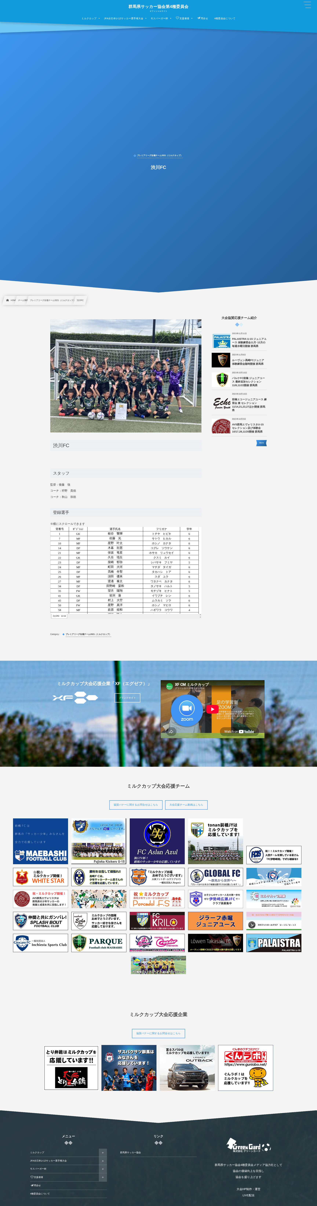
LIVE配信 (248, 1195)
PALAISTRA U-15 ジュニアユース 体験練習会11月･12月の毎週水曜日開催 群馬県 (249, 342)
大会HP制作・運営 (248, 1189)
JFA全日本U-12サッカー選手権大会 (48, 1160)
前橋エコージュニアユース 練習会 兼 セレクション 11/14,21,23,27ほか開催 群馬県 (249, 405)
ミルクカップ (37, 1152)
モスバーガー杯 (38, 1169)
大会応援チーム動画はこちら (186, 804)
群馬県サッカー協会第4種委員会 (158, 7)
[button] (307, 5)
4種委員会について (40, 1193)
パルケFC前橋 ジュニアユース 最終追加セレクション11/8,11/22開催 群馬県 (248, 382)
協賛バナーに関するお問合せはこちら (136, 804)
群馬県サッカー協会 (130, 1152)
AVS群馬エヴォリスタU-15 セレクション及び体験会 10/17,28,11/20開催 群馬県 (248, 428)
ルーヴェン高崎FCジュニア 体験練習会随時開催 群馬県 (248, 362)
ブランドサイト (127, 697)
